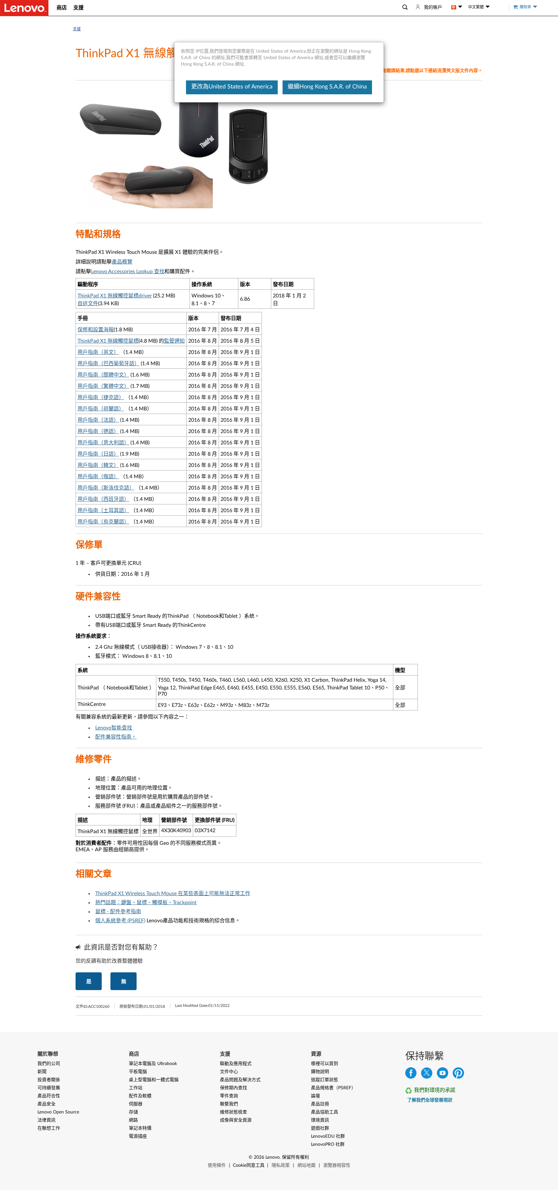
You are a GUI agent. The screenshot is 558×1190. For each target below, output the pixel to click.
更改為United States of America (232, 87)
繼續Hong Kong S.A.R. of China (327, 87)
